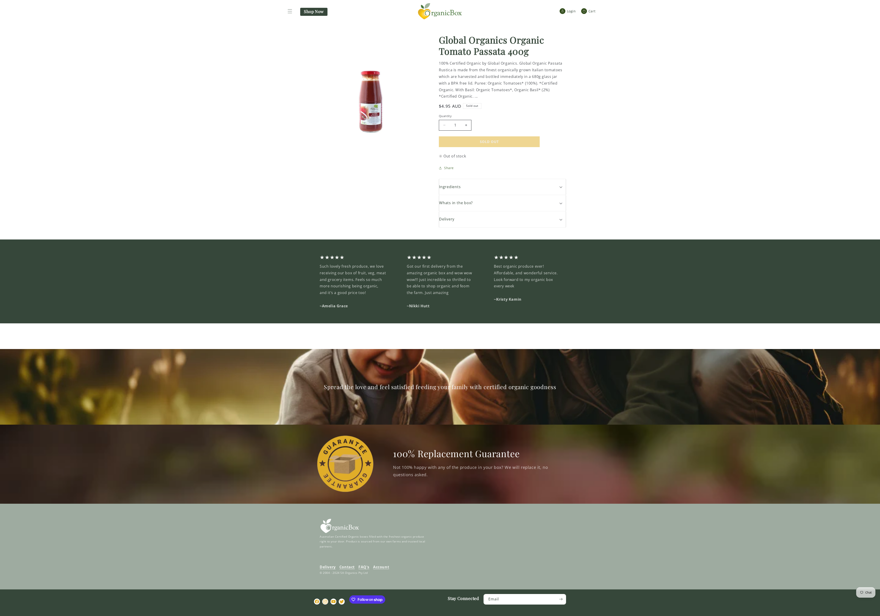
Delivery (328, 566)
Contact (347, 566)
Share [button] (449, 168)
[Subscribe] (561, 599)
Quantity (445, 116)
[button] (290, 11)
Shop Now (314, 11)
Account (381, 566)
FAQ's (363, 566)
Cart (590, 11)
